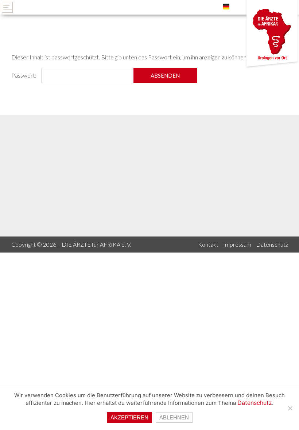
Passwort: (24, 75)
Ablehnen (174, 417)
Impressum (237, 244)
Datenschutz (272, 244)
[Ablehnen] (290, 408)
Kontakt (208, 244)
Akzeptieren (129, 417)
